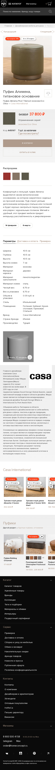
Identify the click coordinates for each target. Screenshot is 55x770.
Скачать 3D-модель (17, 357)
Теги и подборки (13, 604)
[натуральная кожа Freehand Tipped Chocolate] (36, 558)
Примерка (10, 633)
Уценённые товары (14, 590)
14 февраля (11, 225)
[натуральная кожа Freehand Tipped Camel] (32, 558)
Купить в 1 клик (28, 152)
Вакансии (9, 717)
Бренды (8, 595)
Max (18, 741)
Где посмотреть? (28, 133)
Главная (8, 26)
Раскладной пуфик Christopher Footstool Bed (35, 564)
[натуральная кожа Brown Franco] (50, 558)
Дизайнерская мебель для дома (29, 26)
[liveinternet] (48, 753)
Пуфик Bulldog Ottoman (10, 559)
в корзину (27, 143)
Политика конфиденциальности (21, 670)
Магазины (31, 3)
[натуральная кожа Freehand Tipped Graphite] (28, 558)
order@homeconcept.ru (15, 745)
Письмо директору (14, 712)
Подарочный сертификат (17, 618)
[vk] (7, 753)
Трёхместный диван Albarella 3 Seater (13, 502)
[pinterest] (34, 753)
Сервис (7, 627)
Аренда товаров (13, 656)
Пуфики (9, 523)
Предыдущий (9, 32)
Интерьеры (10, 613)
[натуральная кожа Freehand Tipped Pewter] (40, 558)
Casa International (19, 103)
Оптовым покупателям (16, 703)
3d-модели (10, 698)
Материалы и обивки (15, 609)
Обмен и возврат (13, 647)
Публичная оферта (14, 665)
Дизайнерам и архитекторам (19, 694)
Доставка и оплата (14, 637)
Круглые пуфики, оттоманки (30, 528)
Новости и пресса (14, 660)
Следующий (46, 32)
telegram (7, 741)
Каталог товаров (13, 586)
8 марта (26, 225)
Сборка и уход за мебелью (19, 642)
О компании (11, 689)
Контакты (8, 678)
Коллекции (10, 600)
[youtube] (21, 753)
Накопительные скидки (16, 651)
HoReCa (9, 708)
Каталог (7, 580)
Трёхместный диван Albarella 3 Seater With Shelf (36, 503)
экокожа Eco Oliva (27, 124)
